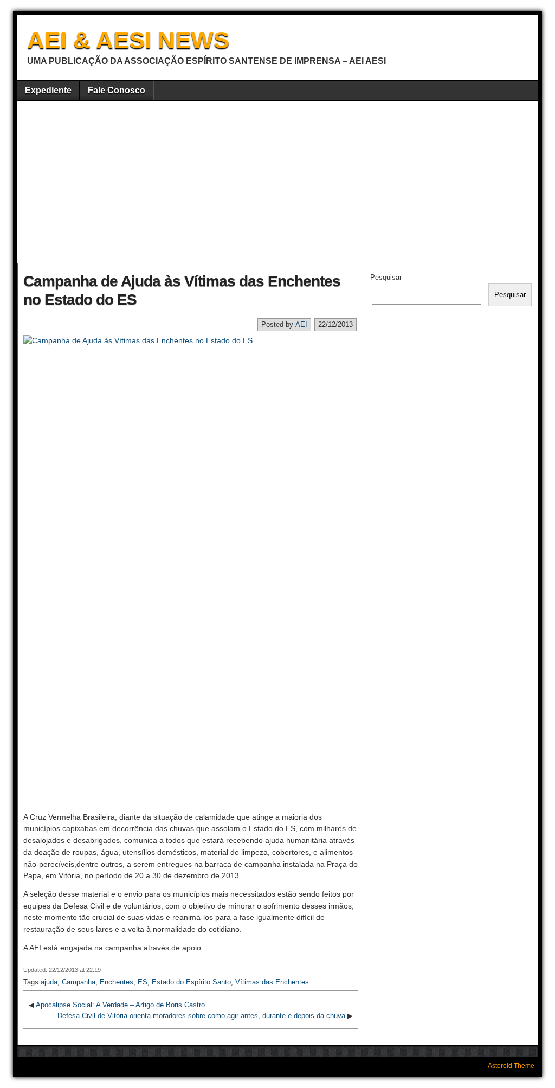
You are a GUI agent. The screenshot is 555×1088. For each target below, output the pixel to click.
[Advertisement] (277, 182)
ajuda (49, 982)
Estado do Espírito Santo (191, 982)
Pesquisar (386, 277)
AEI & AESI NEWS (128, 40)
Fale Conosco (116, 90)
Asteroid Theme (511, 1066)
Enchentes (116, 982)
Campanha (78, 982)
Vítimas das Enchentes (272, 982)
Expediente (48, 90)
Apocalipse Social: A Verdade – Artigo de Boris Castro (120, 1005)
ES (142, 982)
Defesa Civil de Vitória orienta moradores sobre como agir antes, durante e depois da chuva (201, 1016)
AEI (301, 324)
